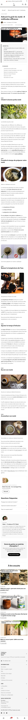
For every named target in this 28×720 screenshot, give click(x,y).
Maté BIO (3, 675)
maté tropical (18, 450)
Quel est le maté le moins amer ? (8, 505)
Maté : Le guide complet (6, 669)
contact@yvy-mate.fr (6, 707)
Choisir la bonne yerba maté (10, 68)
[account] (24, 718)
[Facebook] (1, 712)
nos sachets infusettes (14, 340)
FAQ (2, 671)
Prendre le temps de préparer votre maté (13, 70)
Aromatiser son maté (8, 77)
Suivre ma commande (6, 692)
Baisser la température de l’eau (10, 72)
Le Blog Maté (4, 686)
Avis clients (3, 667)
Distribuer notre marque (6, 673)
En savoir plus (3, 592)
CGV (2, 688)
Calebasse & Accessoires (6, 680)
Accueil (3, 10)
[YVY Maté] (14, 4)
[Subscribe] (25, 660)
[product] (3, 718)
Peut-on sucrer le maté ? (7, 509)
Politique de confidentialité (7, 695)
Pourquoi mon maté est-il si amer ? (9, 502)
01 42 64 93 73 (4, 705)
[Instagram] (4, 712)
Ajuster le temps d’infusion (10, 74)
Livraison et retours (5, 690)
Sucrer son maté (7, 75)
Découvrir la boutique (14, 554)
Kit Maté (3, 678)
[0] (25, 4)
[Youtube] (6, 712)
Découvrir (6, 491)
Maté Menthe (11, 470)
